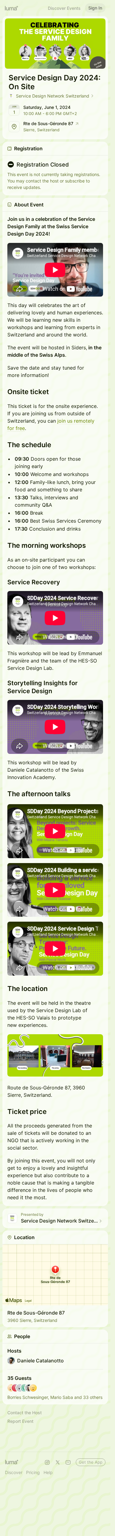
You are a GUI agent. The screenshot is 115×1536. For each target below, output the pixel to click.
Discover (13, 1472)
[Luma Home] (11, 8)
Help (48, 1472)
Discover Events (64, 8)
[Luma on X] (57, 1462)
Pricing (33, 1472)
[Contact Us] (68, 1462)
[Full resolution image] (55, 1055)
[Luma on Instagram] (47, 1462)
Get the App (90, 1462)
